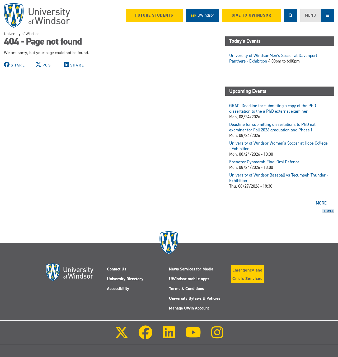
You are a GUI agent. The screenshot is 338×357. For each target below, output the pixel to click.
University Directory (125, 279)
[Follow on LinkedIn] (169, 336)
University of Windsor (21, 33)
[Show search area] (290, 15)
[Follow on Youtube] (193, 336)
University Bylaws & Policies (194, 298)
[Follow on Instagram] (217, 336)
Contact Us (116, 269)
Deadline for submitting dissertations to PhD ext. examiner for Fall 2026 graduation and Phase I (273, 127)
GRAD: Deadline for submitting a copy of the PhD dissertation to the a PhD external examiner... (272, 108)
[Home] (37, 15)
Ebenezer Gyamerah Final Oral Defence (264, 162)
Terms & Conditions (186, 288)
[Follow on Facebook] (145, 336)
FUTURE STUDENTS (154, 15)
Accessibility (118, 288)
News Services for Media (191, 269)
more (321, 203)
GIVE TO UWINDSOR (251, 15)
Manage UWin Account (189, 308)
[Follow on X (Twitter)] (121, 336)
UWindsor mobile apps (189, 279)
